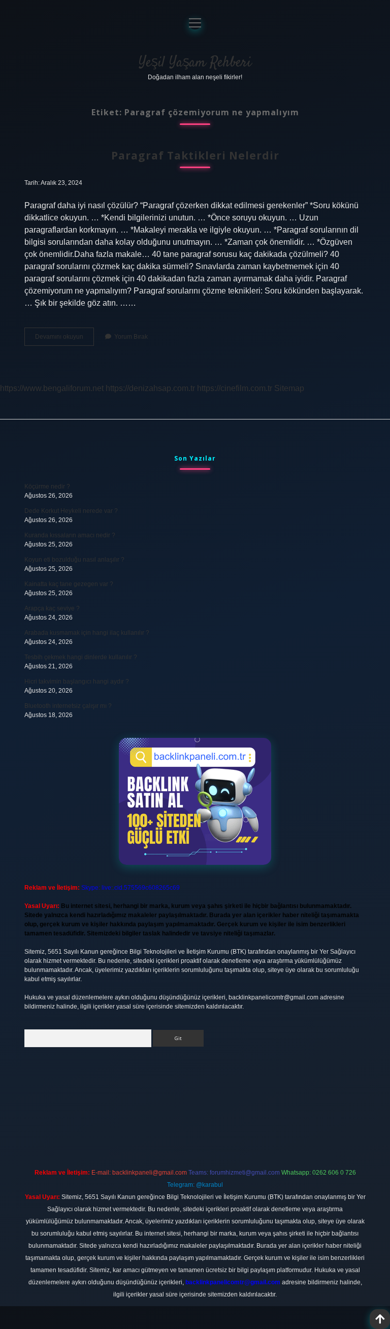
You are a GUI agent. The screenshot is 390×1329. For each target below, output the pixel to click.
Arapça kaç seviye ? (52, 608)
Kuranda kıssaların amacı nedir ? (69, 535)
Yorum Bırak (131, 336)
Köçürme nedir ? (47, 486)
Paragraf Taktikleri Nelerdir (195, 155)
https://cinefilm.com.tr (234, 388)
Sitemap (289, 388)
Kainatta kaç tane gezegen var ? (68, 584)
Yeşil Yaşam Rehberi (195, 63)
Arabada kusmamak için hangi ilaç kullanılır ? (86, 632)
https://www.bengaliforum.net (52, 388)
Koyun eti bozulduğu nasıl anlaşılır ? (74, 559)
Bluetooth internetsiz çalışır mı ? (68, 705)
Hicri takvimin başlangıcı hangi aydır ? (76, 681)
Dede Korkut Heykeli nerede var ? (71, 510)
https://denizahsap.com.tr (150, 388)
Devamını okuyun (64, 339)
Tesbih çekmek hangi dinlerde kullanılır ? (80, 657)
